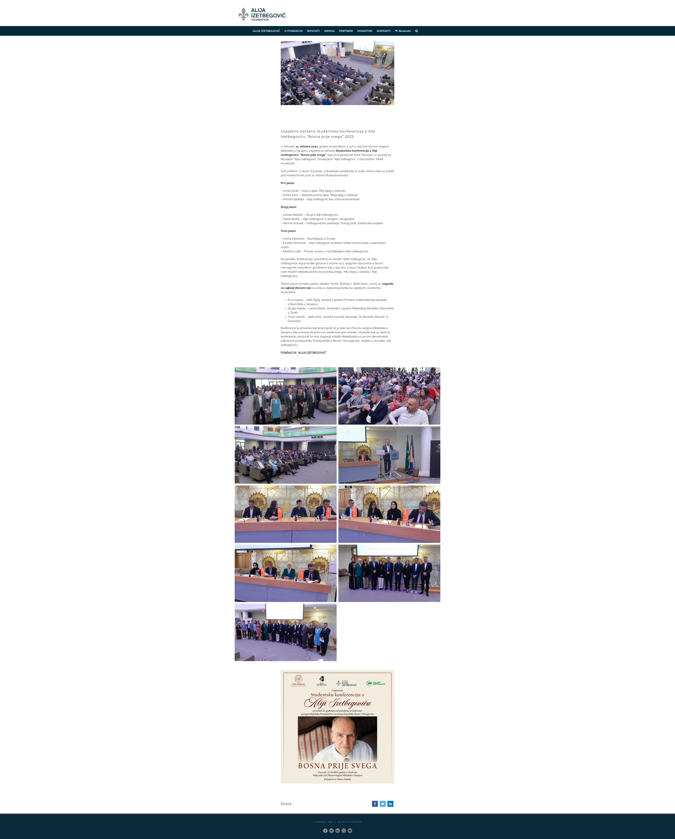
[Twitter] (383, 804)
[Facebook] (375, 804)
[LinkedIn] (390, 804)
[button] (416, 31)
